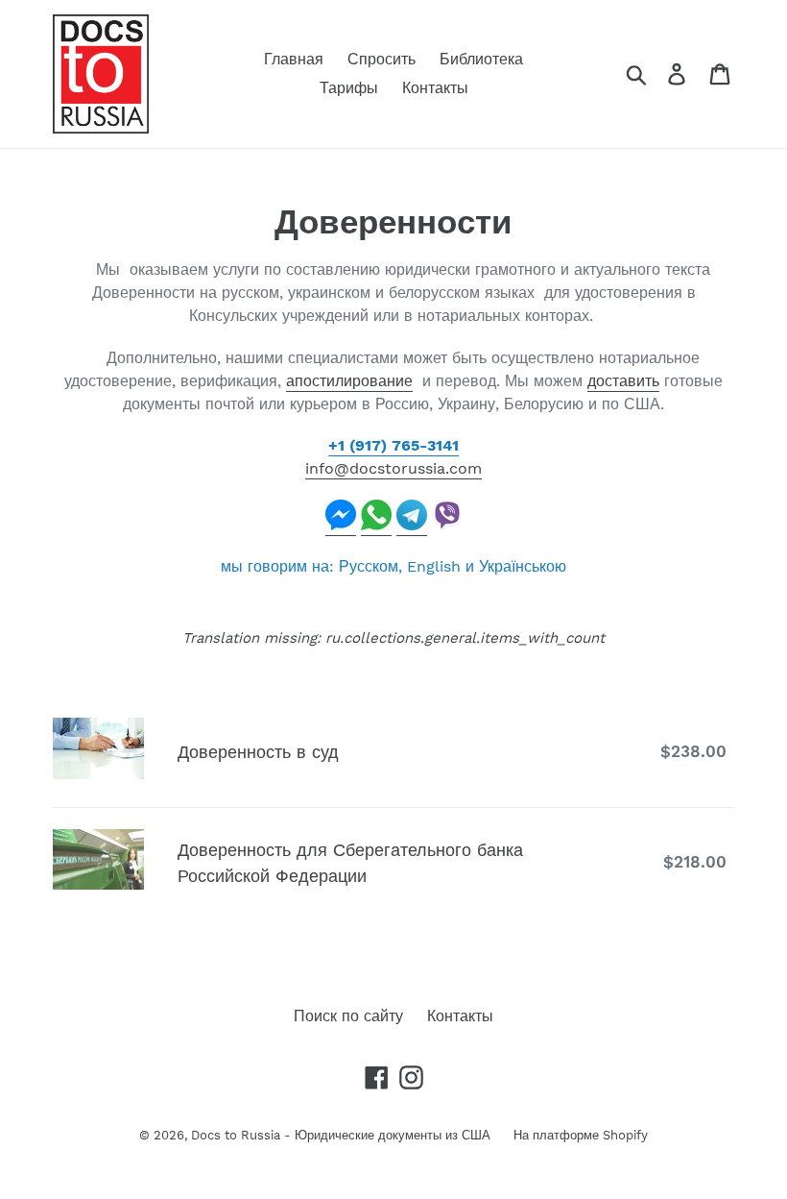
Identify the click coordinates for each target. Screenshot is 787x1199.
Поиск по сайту (348, 1016)
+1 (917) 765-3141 (393, 445)
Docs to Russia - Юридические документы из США (342, 1135)
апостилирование (349, 381)
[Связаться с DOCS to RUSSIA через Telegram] (411, 526)
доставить (623, 381)
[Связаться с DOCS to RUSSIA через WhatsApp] (376, 526)
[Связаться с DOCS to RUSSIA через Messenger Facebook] (340, 526)
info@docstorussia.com (393, 468)
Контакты (460, 1016)
